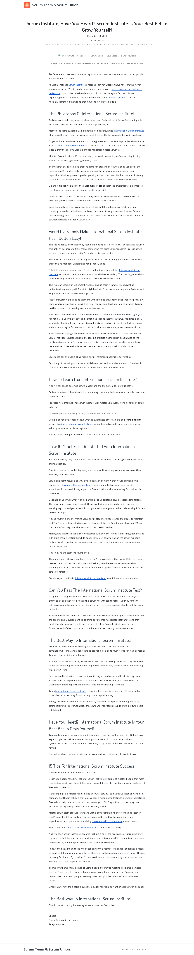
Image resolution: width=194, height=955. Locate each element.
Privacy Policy (140, 949)
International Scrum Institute (129, 130)
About (125, 949)
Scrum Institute (77, 84)
